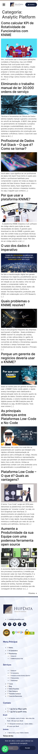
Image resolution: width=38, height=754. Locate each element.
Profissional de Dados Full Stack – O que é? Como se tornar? (17, 145)
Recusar (10, 748)
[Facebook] (4, 624)
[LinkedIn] (24, 624)
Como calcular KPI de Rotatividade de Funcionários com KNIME (17, 29)
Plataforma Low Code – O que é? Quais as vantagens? (18, 476)
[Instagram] (9, 624)
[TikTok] (19, 624)
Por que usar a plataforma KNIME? (16, 197)
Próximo (33, 593)
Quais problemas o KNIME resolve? (15, 303)
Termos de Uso (8, 736)
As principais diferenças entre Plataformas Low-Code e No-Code (18, 417)
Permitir (27, 748)
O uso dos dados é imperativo (15, 248)
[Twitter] (14, 624)
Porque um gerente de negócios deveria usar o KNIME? (18, 358)
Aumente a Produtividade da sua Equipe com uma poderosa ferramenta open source (17, 536)
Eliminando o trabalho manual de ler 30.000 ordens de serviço (17, 88)
